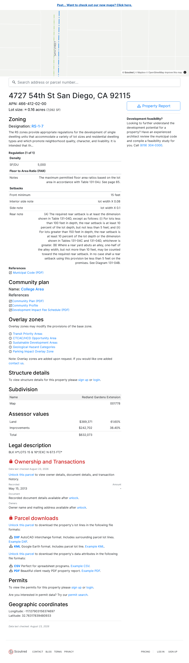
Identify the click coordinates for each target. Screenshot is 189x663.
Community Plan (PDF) (28, 301)
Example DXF (18, 541)
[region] (94, 43)
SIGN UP (172, 651)
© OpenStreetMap (155, 72)
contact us (16, 363)
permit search (77, 595)
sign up (83, 380)
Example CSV (80, 566)
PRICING (145, 651)
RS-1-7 (38, 126)
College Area (32, 289)
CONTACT (37, 651)
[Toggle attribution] (185, 72)
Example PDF (91, 571)
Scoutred (20, 651)
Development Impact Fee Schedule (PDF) (40, 310)
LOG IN (160, 651)
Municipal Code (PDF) (28, 272)
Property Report (153, 106)
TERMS (58, 651)
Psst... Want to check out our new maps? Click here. (94, 5)
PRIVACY (69, 651)
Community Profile (25, 305)
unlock (73, 498)
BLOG (49, 651)
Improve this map (173, 72)
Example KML (94, 546)
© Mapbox (140, 72)
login (96, 380)
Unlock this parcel (21, 474)
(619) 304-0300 (151, 145)
